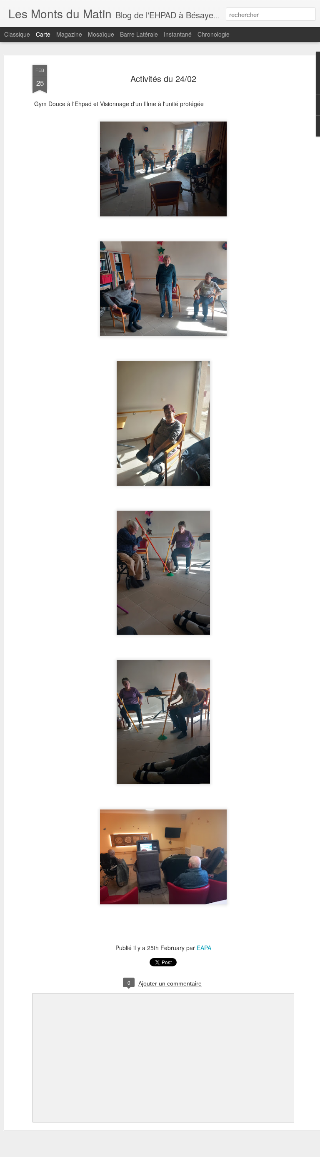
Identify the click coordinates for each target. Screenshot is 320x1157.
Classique (17, 34)
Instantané (178, 34)
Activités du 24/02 (163, 78)
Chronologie (214, 34)
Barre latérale (139, 34)
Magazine (69, 34)
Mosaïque (101, 34)
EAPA (204, 947)
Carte (43, 34)
